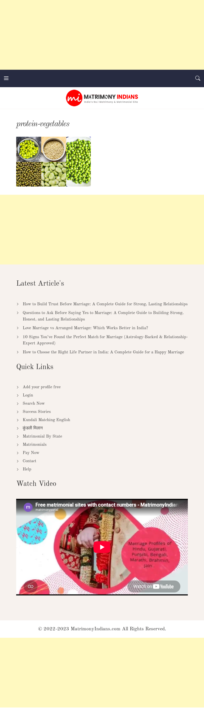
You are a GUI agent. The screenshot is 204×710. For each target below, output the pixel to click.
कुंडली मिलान (33, 428)
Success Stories (37, 412)
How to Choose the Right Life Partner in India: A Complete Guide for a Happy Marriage (103, 352)
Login (28, 395)
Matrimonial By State (42, 436)
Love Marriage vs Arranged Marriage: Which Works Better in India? (85, 328)
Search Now (34, 403)
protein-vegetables (42, 124)
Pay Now (31, 453)
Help (27, 469)
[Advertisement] (102, 35)
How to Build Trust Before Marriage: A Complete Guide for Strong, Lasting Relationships (105, 304)
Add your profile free (42, 387)
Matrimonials (35, 445)
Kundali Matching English (46, 420)
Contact (29, 461)
